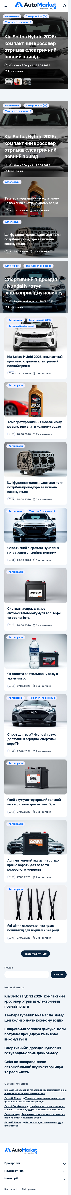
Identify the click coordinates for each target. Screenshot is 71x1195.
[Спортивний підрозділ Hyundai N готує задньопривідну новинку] (35, 287)
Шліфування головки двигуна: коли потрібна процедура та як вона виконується (35, 1034)
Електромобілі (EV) (36, 105)
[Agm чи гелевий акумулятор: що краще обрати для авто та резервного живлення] (35, 837)
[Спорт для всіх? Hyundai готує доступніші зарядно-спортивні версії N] (35, 711)
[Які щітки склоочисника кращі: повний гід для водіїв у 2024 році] (35, 902)
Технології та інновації (18, 111)
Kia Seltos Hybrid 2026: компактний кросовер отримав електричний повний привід (34, 1001)
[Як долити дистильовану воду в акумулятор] (35, 651)
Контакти (9, 1189)
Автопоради (12, 16)
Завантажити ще (35, 954)
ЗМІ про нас (28, 1189)
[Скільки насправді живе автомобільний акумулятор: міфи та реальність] (35, 585)
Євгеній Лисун (12, 1098)
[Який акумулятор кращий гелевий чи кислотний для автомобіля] (35, 776)
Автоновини (12, 105)
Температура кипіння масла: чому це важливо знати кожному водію (33, 1018)
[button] (6, 5)
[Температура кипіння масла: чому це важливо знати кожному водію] (35, 50)
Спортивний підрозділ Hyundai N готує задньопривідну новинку (32, 1050)
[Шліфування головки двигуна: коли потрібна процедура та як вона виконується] (35, 237)
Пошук (8, 967)
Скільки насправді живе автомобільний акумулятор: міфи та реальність (33, 1066)
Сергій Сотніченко (15, 1106)
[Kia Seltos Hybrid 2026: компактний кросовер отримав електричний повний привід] (35, 139)
